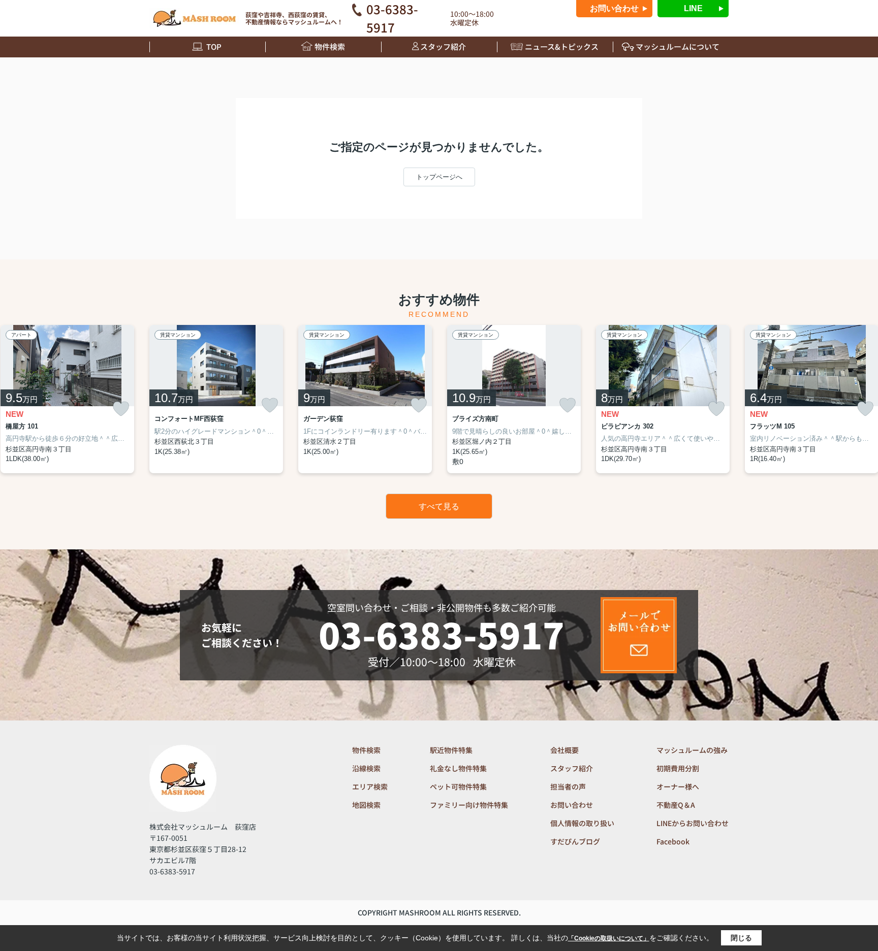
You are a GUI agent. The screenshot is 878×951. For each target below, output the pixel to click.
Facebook (672, 841)
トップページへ (439, 177)
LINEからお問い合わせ (692, 823)
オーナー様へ (677, 786)
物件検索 (330, 46)
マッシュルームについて (677, 46)
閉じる (741, 938)
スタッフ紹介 (443, 46)
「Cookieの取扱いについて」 (608, 938)
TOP (214, 46)
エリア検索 (370, 786)
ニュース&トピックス (562, 46)
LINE (693, 8)
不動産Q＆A (675, 805)
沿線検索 (366, 768)
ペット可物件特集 (458, 786)
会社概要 (564, 750)
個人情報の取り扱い (582, 823)
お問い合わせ (614, 8)
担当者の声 (568, 786)
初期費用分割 (677, 768)
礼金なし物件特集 (458, 768)
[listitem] (216, 399)
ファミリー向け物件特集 (469, 805)
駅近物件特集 (451, 750)
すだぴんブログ (575, 841)
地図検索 (366, 805)
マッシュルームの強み (692, 750)
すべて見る (439, 506)
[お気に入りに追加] (121, 409)
